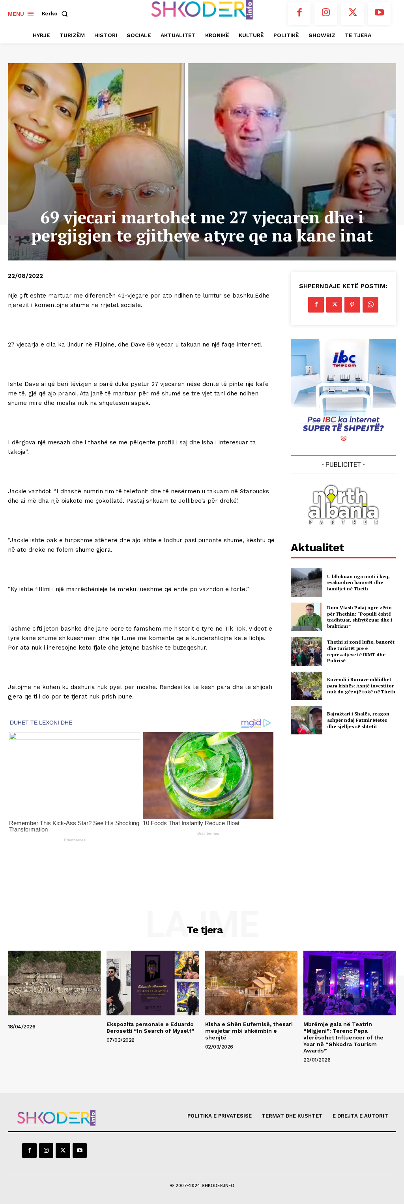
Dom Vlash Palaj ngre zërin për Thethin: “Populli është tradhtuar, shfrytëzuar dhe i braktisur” (359, 617)
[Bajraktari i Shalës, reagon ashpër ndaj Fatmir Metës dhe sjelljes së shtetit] (306, 720)
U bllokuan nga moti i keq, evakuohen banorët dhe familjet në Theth (358, 582)
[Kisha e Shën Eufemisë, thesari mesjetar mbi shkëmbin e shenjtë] (251, 983)
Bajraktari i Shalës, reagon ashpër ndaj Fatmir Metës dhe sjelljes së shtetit (358, 720)
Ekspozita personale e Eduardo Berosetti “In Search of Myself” (150, 1027)
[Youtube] (379, 13)
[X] (352, 13)
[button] (56, 13)
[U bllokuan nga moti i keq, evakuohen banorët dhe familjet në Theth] (306, 582)
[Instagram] (325, 13)
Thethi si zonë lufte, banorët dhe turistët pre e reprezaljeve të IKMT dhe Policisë (361, 651)
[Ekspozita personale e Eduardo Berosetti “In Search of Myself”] (153, 983)
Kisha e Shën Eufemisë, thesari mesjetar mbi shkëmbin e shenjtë (249, 1031)
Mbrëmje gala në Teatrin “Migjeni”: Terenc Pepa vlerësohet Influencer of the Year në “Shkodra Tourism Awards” (343, 1037)
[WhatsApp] (370, 305)
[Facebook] (299, 13)
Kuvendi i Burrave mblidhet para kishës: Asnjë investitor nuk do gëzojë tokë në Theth (361, 685)
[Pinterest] (352, 305)
